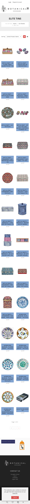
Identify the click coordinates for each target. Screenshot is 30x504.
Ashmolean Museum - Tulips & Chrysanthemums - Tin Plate (8, 379)
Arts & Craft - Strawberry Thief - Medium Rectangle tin (8, 160)
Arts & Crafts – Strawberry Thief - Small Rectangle (22, 285)
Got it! (15, 497)
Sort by (3, 36)
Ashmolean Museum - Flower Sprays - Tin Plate (7, 347)
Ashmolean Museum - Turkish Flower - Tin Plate (22, 378)
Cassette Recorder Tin (22, 409)
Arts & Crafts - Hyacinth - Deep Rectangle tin (23, 191)
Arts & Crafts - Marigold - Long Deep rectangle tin (7, 222)
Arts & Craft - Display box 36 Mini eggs (7, 95)
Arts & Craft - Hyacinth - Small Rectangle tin (22, 95)
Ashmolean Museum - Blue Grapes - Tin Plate (22, 316)
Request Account (17, 2)
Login (9, 2)
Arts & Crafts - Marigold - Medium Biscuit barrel (22, 222)
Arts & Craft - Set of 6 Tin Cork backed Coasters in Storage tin (22, 127)
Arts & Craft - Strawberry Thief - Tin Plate (8, 191)
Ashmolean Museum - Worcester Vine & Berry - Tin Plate (7, 411)
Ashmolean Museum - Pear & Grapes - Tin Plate (22, 347)
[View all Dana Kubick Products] (8, 441)
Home (14, 23)
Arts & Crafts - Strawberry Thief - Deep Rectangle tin (7, 285)
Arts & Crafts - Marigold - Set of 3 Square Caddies (22, 254)
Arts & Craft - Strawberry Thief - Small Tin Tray (22, 159)
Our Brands (22, 23)
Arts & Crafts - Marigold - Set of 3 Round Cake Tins (7, 254)
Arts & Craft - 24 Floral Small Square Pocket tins (7, 64)
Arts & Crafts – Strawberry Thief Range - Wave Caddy (7, 316)
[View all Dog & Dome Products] (22, 445)
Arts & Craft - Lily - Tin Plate (7, 125)
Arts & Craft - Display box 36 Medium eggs (22, 64)
